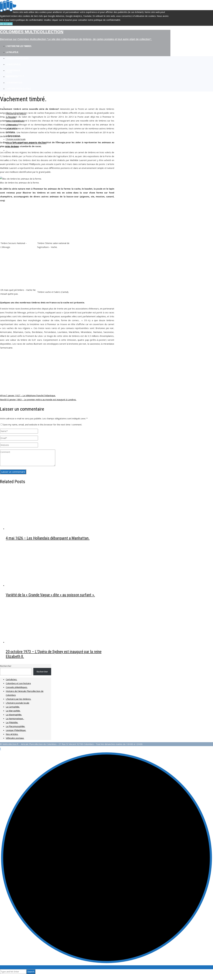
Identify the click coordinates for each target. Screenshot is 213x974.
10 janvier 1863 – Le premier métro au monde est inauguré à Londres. (38, 399)
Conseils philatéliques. (17, 687)
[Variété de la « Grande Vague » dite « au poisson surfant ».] (35, 585)
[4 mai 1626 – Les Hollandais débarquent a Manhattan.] (35, 528)
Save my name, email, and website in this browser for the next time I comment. (42, 424)
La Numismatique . (15, 718)
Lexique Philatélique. (16, 730)
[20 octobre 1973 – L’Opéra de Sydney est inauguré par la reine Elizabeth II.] (35, 642)
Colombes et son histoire (18, 683)
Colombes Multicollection (31, 32)
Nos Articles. (12, 734)
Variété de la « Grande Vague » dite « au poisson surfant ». (50, 595)
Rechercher (5, 665)
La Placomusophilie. (15, 726)
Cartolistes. (11, 679)
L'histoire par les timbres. (18, 698)
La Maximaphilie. (14, 714)
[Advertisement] (57, 372)
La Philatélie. (12, 722)
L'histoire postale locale (17, 702)
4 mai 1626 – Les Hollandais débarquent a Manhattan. (48, 538)
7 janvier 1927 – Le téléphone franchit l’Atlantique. (28, 395)
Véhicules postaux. (15, 738)
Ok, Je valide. (6, 23)
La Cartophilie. (13, 706)
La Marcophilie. (13, 710)
